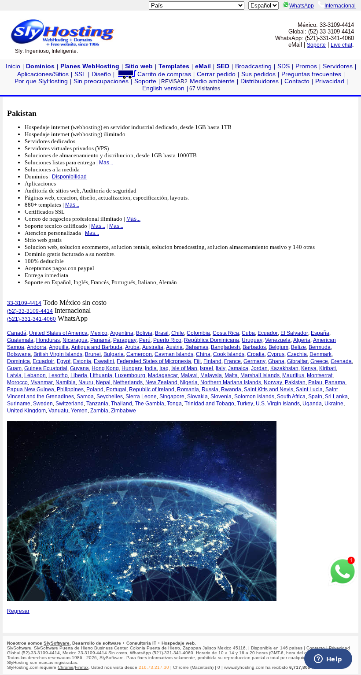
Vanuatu (58, 411)
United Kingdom (26, 411)
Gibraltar (297, 361)
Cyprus (275, 354)
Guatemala (20, 340)
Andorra (36, 347)
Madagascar (163, 375)
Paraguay (124, 340)
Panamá (100, 340)
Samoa (85, 396)
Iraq (164, 368)
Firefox (81, 667)
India (151, 368)
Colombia (198, 333)
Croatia (256, 354)
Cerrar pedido (216, 74)
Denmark (320, 354)
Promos (306, 66)
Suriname (18, 404)
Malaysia (211, 375)
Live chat (341, 45)
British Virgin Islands (57, 354)
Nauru (85, 382)
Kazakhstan (284, 368)
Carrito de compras (164, 74)
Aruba (132, 347)
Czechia (297, 354)
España (320, 333)
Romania (188, 389)
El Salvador (294, 333)
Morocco (17, 382)
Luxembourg (130, 375)
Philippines (70, 389)
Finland (212, 361)
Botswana (19, 354)
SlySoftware (57, 643)
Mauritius (293, 375)
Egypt (63, 361)
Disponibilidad (69, 177)
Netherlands (128, 382)
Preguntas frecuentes (311, 74)
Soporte (316, 45)
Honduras (48, 340)
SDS (283, 66)
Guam (14, 368)
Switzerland (69, 404)
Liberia (78, 375)
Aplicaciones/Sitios (43, 74)
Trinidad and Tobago (209, 404)
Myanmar (41, 382)
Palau (315, 382)
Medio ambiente (212, 81)
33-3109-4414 (24, 303)
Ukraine (333, 404)
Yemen (79, 411)
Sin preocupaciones (101, 81)
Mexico (98, 333)
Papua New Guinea (30, 389)
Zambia (99, 411)
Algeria (301, 340)
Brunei (93, 354)
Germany (254, 361)
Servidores (338, 66)
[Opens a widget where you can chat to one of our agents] (328, 660)
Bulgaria (113, 354)
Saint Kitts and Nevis (268, 389)
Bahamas (196, 347)
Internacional (340, 6)
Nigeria (189, 382)
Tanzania (97, 404)
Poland (94, 389)
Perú (145, 340)
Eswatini (104, 361)
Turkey (245, 404)
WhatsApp (301, 6)
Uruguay (252, 340)
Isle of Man (184, 368)
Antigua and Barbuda (96, 347)
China (203, 354)
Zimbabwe (123, 411)
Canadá (16, 333)
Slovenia (221, 396)
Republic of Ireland (151, 389)
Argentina (121, 333)
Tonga (174, 404)
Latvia (14, 375)
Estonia (82, 361)
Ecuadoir (43, 361)
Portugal (116, 389)
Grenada (341, 361)
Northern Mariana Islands (230, 382)
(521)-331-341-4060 (31, 319)
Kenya (309, 368)
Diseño (101, 74)
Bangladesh (225, 347)
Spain (315, 396)
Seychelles (109, 396)
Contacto (296, 81)
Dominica (18, 361)
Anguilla (59, 347)
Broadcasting (253, 66)
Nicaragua (75, 340)
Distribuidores (259, 81)
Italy (220, 368)
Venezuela (278, 340)
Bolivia (144, 333)
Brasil (162, 333)
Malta (231, 375)
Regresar (18, 611)
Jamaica (238, 368)
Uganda (312, 404)
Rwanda (231, 389)
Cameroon (139, 354)
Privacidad (329, 81)
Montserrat (319, 375)
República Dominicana (211, 340)
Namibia (65, 382)
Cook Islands (228, 354)
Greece (319, 361)
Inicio (13, 66)
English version (163, 88)
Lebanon (35, 375)
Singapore (171, 396)
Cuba (248, 333)
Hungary (132, 368)
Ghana (276, 361)
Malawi (189, 375)
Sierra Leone (141, 396)
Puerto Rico (167, 340)
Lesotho (58, 375)
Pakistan (295, 382)
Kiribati (327, 368)
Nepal (103, 382)
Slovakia (197, 396)
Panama (335, 382)
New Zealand (161, 382)
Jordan (259, 368)
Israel (206, 368)
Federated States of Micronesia (154, 361)
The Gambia (149, 404)
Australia (152, 347)
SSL (80, 74)
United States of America (58, 333)
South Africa (291, 396)
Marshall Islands (260, 375)
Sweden (43, 404)
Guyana (79, 368)
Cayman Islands (174, 354)
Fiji (197, 361)
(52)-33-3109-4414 (30, 311)
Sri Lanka (336, 396)
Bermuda (320, 347)
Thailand (121, 404)
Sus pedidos (258, 74)
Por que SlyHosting (41, 81)
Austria (174, 347)
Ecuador (268, 333)
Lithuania (101, 375)
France (232, 361)
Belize (298, 347)
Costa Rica (226, 333)
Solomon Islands (254, 396)
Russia (210, 389)
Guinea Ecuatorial (45, 368)
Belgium (278, 347)
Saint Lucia (309, 389)
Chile (177, 333)
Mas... (106, 162)
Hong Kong (105, 368)
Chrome (66, 667)
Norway (273, 382)
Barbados (254, 347)
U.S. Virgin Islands (278, 404)
